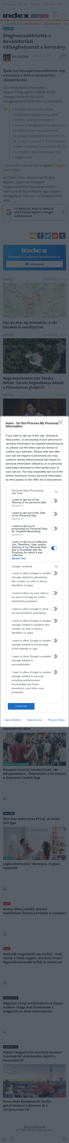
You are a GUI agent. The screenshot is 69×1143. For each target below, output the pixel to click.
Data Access (34, 719)
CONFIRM (21, 706)
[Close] (61, 423)
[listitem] (34, 491)
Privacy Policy (56, 719)
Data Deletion (13, 719)
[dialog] (34, 571)
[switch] (54, 501)
